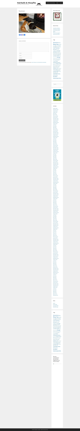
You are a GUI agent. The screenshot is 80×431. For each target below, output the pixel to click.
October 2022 (55, 150)
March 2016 (55, 250)
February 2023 (55, 145)
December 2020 (55, 178)
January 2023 (55, 146)
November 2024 (55, 119)
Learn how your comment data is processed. (39, 62)
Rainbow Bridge (55, 69)
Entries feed (55, 304)
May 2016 (54, 248)
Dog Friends (59, 326)
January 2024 (55, 131)
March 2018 (55, 220)
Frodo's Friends (55, 332)
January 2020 (55, 192)
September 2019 (56, 197)
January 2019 (55, 207)
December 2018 (55, 208)
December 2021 (55, 163)
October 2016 (55, 241)
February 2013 (55, 295)
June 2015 (54, 262)
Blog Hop (55, 44)
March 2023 (55, 144)
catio (57, 45)
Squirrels (59, 70)
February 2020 (55, 191)
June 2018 (54, 216)
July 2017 (54, 230)
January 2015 (55, 267)
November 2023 (55, 133)
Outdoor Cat (55, 68)
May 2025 (54, 113)
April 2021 (55, 173)
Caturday (58, 50)
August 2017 (55, 229)
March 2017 (55, 235)
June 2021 (54, 170)
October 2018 (55, 211)
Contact (61, 2)
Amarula (55, 42)
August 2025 (55, 112)
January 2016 (55, 253)
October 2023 (55, 135)
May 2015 (54, 263)
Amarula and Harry (56, 34)
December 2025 (55, 109)
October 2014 (55, 271)
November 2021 (55, 164)
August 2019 (55, 198)
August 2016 (55, 244)
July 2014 (54, 274)
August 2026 (55, 108)
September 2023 (56, 136)
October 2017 (55, 226)
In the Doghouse (57, 64)
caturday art (55, 51)
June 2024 (54, 126)
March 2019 (55, 205)
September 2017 (56, 227)
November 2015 (55, 255)
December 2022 (55, 147)
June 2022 (54, 155)
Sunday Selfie (55, 71)
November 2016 (55, 240)
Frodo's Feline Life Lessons (57, 331)
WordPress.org (55, 306)
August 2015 (55, 259)
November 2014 (55, 269)
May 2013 (54, 291)
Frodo (58, 57)
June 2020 (54, 185)
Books (57, 2)
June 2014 (54, 276)
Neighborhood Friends (57, 338)
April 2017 (55, 234)
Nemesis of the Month (56, 339)
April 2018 (55, 218)
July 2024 (54, 124)
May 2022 (54, 156)
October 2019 (55, 196)
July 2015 (54, 260)
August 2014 (55, 273)
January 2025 (55, 117)
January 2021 (55, 177)
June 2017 (54, 231)
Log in (54, 303)
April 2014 (55, 278)
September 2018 (56, 212)
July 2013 (54, 288)
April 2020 (55, 188)
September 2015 (56, 258)
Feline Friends (56, 56)
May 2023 (54, 141)
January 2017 (55, 238)
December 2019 (55, 193)
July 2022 (54, 154)
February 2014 (55, 281)
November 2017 (55, 225)
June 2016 (54, 246)
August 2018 (55, 213)
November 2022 (55, 149)
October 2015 (55, 257)
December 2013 (55, 283)
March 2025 (55, 114)
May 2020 (54, 187)
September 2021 (56, 166)
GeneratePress (46, 429)
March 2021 (55, 174)
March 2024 (55, 128)
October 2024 (55, 121)
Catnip (60, 319)
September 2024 (56, 122)
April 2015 (55, 264)
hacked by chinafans (56, 28)
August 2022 (55, 152)
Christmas (58, 325)
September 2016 (56, 243)
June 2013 (54, 290)
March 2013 (55, 293)
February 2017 (55, 236)
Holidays (57, 63)
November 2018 (55, 210)
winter (56, 75)
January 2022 (55, 161)
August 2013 (55, 287)
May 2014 (54, 277)
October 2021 (55, 165)
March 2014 (55, 279)
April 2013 (55, 292)
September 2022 (56, 151)
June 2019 (54, 201)
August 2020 (55, 183)
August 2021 (55, 168)
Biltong (59, 42)
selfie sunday (56, 70)
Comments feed (55, 305)
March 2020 (55, 189)
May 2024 (54, 127)
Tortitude (55, 73)
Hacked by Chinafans (56, 29)
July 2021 (54, 169)
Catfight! (56, 45)
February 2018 (55, 221)
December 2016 (55, 239)
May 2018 (54, 217)
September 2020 (56, 182)
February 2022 (55, 160)
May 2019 (54, 202)
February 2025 (55, 116)
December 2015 (55, 254)
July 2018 (54, 215)
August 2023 (55, 137)
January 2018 (55, 222)
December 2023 (55, 132)
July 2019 (54, 199)
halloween (54, 63)
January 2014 (55, 282)
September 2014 (56, 272)
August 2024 (55, 123)
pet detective (59, 68)
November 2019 (55, 194)
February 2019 (55, 206)
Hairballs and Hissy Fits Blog (51, 2)
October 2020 (55, 180)
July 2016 (54, 245)
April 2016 (55, 249)
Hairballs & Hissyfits (26, 2)
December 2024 (55, 118)
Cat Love (57, 46)
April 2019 (55, 203)
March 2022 (55, 159)
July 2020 (54, 184)
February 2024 (55, 130)
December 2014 (55, 268)
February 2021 (55, 175)
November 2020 (55, 179)
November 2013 (55, 285)
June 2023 (54, 140)
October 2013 (55, 286)
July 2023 (54, 138)
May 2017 (54, 232)
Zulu (60, 78)
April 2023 (55, 142)
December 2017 (55, 224)
